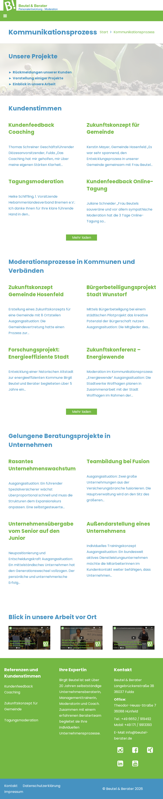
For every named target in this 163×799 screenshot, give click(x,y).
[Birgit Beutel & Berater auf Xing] (151, 750)
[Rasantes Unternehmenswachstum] (42, 484)
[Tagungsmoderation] (42, 201)
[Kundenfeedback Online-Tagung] (121, 201)
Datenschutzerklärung (41, 785)
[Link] (29, 638)
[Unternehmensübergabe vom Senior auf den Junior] (42, 553)
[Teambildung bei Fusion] (121, 484)
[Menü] (5, 16)
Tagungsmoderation (21, 720)
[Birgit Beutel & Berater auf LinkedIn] (121, 763)
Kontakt (11, 785)
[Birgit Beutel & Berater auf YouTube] (136, 763)
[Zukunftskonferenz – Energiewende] (121, 372)
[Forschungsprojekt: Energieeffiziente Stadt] (42, 372)
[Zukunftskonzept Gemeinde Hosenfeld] (42, 310)
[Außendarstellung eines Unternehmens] (121, 553)
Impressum (13, 791)
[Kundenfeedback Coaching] (42, 144)
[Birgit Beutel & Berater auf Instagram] (121, 750)
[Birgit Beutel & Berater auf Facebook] (136, 750)
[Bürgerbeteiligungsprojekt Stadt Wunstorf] (121, 310)
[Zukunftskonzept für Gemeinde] (121, 144)
